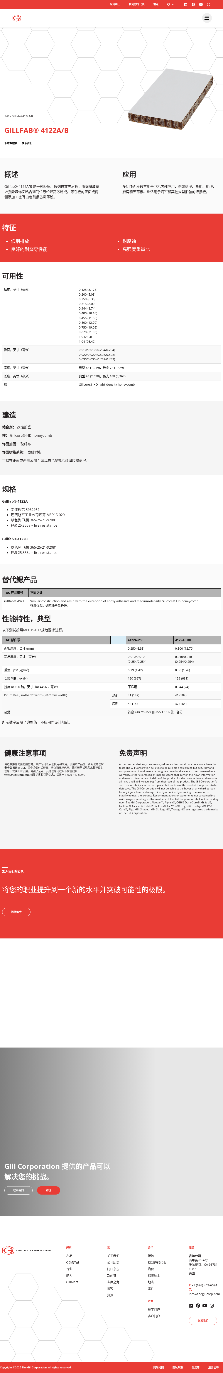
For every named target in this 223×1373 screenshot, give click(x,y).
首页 (7, 116)
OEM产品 (72, 1262)
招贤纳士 (115, 4)
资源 (110, 1295)
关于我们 (113, 1256)
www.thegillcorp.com (17, 775)
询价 (151, 1269)
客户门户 (154, 1316)
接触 (151, 1256)
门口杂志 (113, 1269)
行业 (69, 1269)
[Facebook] (193, 4)
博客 (110, 1288)
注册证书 (213, 1367)
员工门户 (154, 1309)
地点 (156, 4)
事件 (151, 1288)
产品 (69, 1256)
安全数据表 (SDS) (14, 768)
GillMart (72, 1282)
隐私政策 (177, 1367)
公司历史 (113, 1262)
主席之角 (113, 1282)
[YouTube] (201, 4)
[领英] (185, 4)
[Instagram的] (208, 4)
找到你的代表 (137, 4)
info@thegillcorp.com (204, 1294)
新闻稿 (111, 1275)
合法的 (195, 1367)
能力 (69, 1275)
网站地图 (158, 1367)
